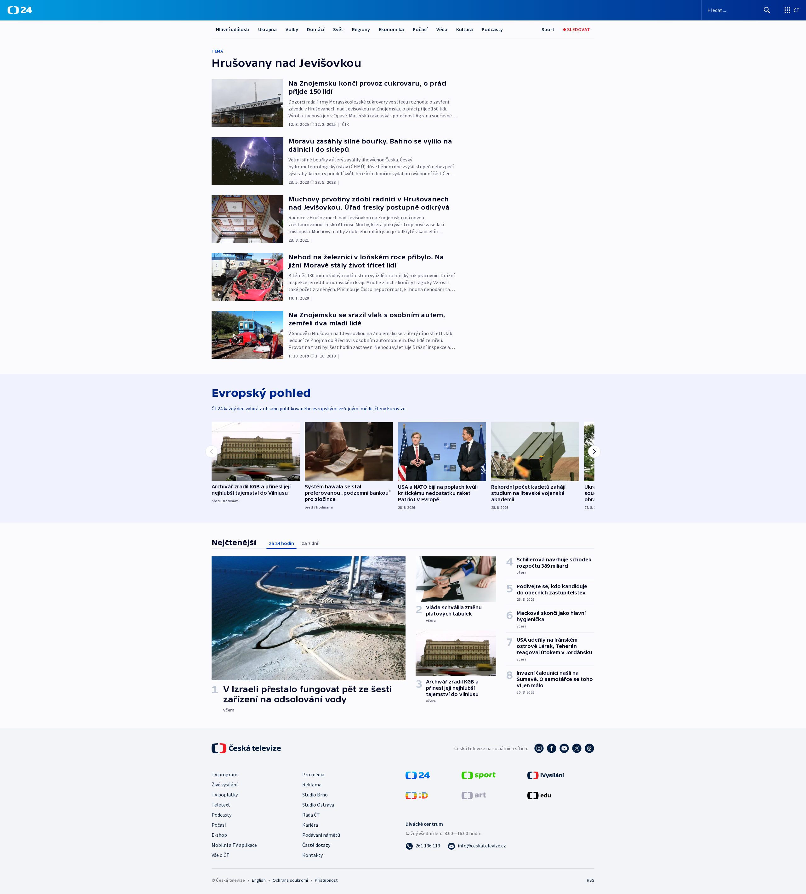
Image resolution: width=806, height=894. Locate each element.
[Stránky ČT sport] (479, 775)
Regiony (361, 29)
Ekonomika (391, 29)
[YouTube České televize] (564, 748)
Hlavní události (232, 29)
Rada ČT (311, 815)
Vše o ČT (221, 855)
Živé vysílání (224, 784)
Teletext (221, 804)
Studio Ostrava (318, 804)
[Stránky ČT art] (474, 795)
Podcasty (492, 29)
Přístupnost (326, 880)
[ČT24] (20, 10)
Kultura (464, 29)
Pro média (313, 774)
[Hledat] (767, 10)
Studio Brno (315, 794)
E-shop (219, 835)
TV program (224, 774)
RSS (590, 880)
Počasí (420, 29)
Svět (338, 29)
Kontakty (312, 855)
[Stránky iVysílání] (545, 775)
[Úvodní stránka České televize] (247, 748)
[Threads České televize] (589, 748)
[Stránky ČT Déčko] (417, 795)
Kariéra (310, 825)
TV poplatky (225, 794)
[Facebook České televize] (552, 748)
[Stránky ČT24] (418, 775)
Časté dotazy (316, 845)
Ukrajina (267, 29)
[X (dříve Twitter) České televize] (577, 748)
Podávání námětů (321, 835)
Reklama (311, 784)
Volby (292, 29)
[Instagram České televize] (539, 748)
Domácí (315, 29)
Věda (441, 29)
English (258, 880)
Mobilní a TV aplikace (234, 845)
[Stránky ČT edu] (539, 795)
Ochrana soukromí (290, 880)
